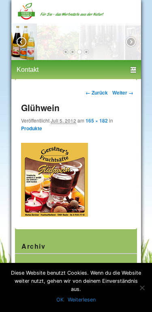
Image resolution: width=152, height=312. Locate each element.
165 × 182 (97, 120)
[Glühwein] (54, 214)
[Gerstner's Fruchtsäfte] (76, 20)
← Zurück (97, 92)
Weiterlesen (82, 300)
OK (60, 300)
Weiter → (122, 92)
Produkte (31, 128)
